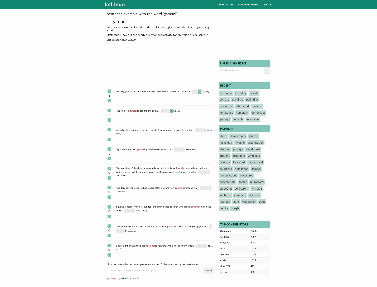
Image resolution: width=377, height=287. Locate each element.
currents (238, 119)
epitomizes (258, 112)
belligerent (241, 188)
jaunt (236, 201)
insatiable (239, 155)
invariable (252, 119)
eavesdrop (246, 175)
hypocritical (255, 162)
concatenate (228, 182)
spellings (237, 99)
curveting (226, 188)
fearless (225, 201)
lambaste (225, 195)
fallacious (226, 142)
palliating (252, 99)
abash (223, 136)
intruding (241, 93)
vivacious (254, 155)
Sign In (268, 4)
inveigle (240, 142)
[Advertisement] (160, 65)
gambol (120, 21)
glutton (253, 136)
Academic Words (248, 4)
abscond (225, 149)
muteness (226, 93)
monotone (226, 106)
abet (262, 201)
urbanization (256, 142)
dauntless (226, 168)
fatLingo (115, 4)
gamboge (111, 278)
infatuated (242, 106)
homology (242, 112)
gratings (225, 119)
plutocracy (257, 182)
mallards (257, 106)
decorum (254, 195)
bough (235, 208)
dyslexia (256, 188)
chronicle (240, 195)
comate (224, 99)
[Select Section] (109, 91)
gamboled (135, 278)
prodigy (238, 149)
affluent (225, 155)
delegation (241, 168)
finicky (224, 208)
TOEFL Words (225, 4)
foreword (239, 162)
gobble (243, 182)
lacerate (225, 162)
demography (238, 136)
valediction (249, 201)
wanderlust (253, 149)
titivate (254, 93)
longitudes (226, 112)
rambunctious (228, 175)
